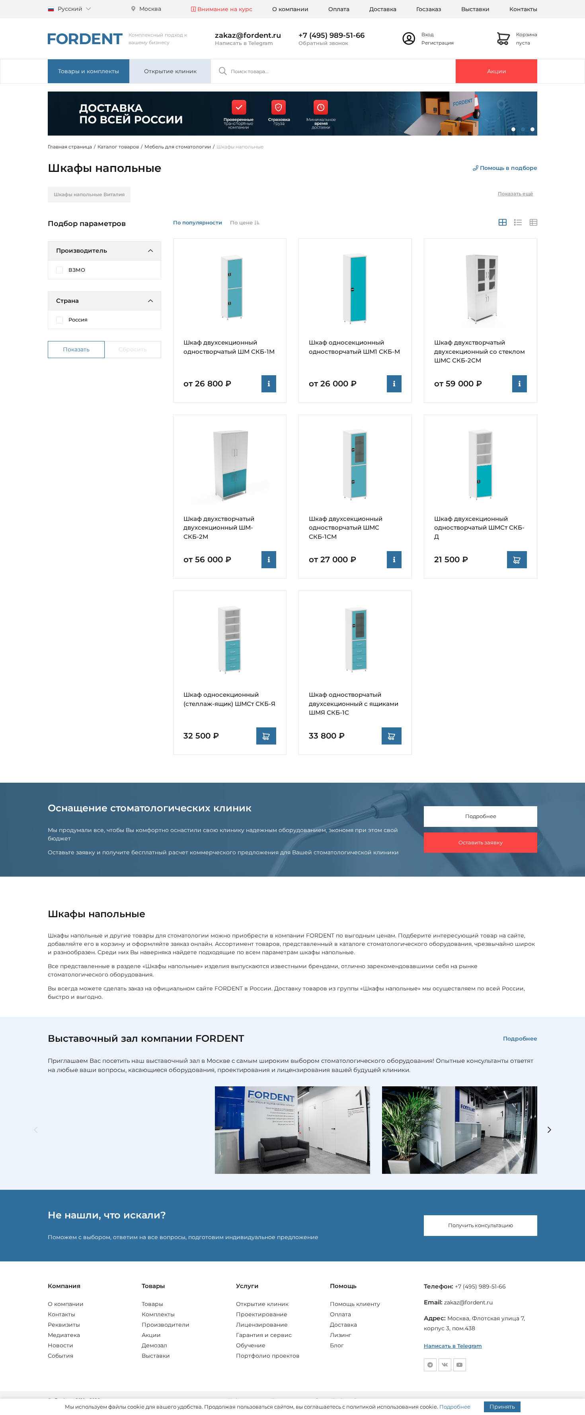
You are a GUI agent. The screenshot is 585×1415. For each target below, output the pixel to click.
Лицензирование (262, 1324)
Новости (60, 1345)
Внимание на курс (224, 9)
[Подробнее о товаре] (268, 383)
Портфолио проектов (268, 1355)
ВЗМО (76, 270)
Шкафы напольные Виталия (89, 194)
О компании (290, 9)
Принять (502, 1406)
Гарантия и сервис (264, 1335)
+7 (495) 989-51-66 (331, 35)
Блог (337, 1345)
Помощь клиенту (355, 1304)
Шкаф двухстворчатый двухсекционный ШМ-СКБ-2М (218, 527)
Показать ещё (515, 194)
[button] (513, 129)
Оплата (338, 9)
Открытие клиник (170, 71)
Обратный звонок (323, 43)
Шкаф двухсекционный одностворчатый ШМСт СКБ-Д (479, 527)
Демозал (154, 1345)
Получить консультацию (480, 1225)
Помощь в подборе (507, 168)
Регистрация (437, 43)
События (60, 1355)
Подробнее (480, 816)
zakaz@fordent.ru (248, 35)
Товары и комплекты (88, 71)
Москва (149, 8)
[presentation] (35, 1130)
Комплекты (158, 1314)
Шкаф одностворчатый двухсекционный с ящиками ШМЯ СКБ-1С (353, 703)
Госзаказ (428, 9)
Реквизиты (64, 1324)
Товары (152, 1304)
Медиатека (64, 1335)
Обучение (250, 1345)
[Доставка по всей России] (292, 113)
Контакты (523, 9)
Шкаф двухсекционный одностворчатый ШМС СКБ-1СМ (345, 527)
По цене (242, 222)
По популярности (197, 222)
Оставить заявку (480, 842)
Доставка (382, 9)
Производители (165, 1324)
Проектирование (261, 1314)
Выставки (475, 9)
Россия (78, 319)
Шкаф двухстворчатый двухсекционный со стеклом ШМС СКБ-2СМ (479, 351)
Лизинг (340, 1335)
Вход (427, 34)
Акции (496, 71)
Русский (70, 8)
